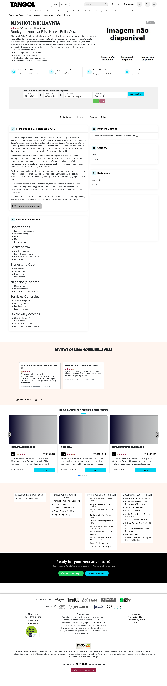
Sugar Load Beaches (134, 507)
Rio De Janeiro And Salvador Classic (101, 510)
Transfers (88, 11)
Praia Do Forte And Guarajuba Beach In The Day (138, 539)
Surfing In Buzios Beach (64, 508)
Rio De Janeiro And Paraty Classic (101, 516)
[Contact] (139, 4)
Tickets (134, 11)
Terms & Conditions (136, 617)
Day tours (50, 11)
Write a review (24, 400)
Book (45, 470)
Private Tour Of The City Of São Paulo (138, 524)
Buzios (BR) (96, 180)
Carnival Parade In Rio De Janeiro (100, 505)
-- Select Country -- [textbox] (73, 96)
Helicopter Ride (131, 534)
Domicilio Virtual (33, 623)
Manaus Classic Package (100, 546)
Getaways (99, 11)
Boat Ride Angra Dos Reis (136, 520)
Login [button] (116, 4)
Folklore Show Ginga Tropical (137, 498)
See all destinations (37, 11)
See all (40, 400)
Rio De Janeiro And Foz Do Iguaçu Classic (101, 538)
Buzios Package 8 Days (28, 498)
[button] (96, 4)
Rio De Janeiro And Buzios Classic (101, 499)
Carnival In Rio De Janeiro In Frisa (101, 521)
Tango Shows (77, 11)
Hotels (126, 11)
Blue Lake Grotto (132, 510)
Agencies (130, 4)
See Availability (136, 94)
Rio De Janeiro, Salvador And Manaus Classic (102, 527)
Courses (117, 11)
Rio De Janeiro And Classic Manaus (101, 533)
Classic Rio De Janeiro (99, 543)
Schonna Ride (60, 504)
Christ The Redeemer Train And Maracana (138, 515)
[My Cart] (147, 4)
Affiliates (136, 614)
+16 (151, 22)
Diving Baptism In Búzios (64, 511)
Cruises (108, 11)
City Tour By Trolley (62, 514)
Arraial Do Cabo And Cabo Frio (67, 501)
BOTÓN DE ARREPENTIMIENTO (83, 670)
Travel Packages (63, 11)
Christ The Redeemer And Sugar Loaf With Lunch (136, 502)
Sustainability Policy (136, 620)
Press (136, 622)
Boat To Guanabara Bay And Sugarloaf (137, 529)
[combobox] (78, 95)
